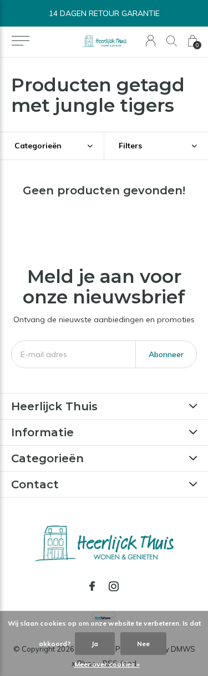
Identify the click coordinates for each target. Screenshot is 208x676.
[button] (20, 41)
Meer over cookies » (107, 664)
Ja (95, 643)
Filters (130, 146)
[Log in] (150, 40)
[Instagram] (114, 586)
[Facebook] (92, 586)
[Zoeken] (171, 40)
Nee (143, 643)
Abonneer (166, 354)
